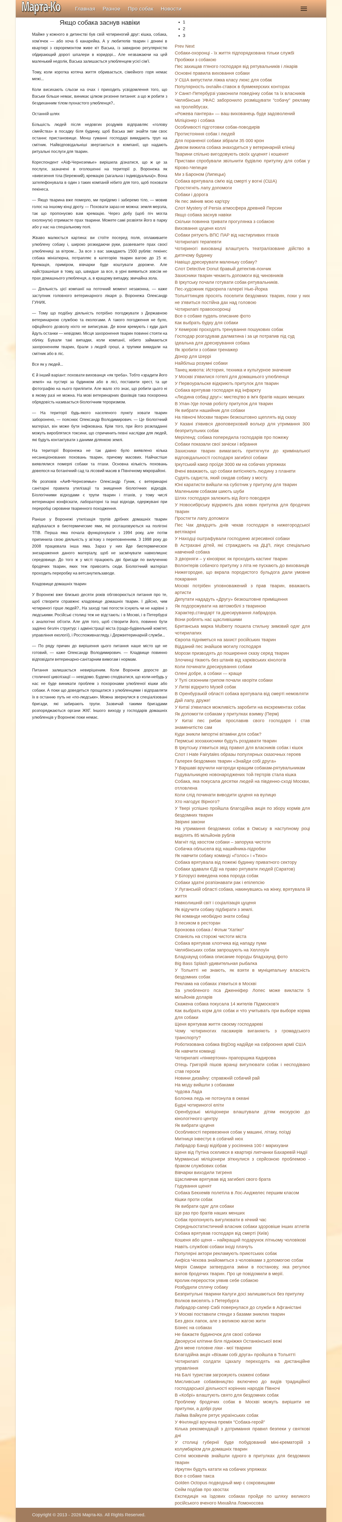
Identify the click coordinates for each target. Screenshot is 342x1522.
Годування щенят (193, 1186)
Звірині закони (190, 821)
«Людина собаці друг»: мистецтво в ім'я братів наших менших (239, 396)
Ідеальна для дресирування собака (212, 342)
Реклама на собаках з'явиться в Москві (215, 983)
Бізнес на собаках (193, 1327)
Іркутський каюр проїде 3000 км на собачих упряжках (230, 464)
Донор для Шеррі (193, 356)
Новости (171, 8)
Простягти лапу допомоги (202, 518)
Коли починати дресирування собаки (213, 666)
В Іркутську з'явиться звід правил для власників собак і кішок (239, 747)
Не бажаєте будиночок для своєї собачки (218, 1334)
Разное (111, 8)
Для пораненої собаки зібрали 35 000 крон (219, 140)
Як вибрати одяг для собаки (204, 1206)
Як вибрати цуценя (194, 1125)
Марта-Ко (92, 1514)
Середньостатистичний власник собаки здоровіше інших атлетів (242, 1226)
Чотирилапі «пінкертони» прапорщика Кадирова (225, 1057)
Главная (85, 8)
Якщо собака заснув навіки (203, 214)
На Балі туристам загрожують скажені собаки (222, 1374)
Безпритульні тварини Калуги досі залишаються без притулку (239, 1293)
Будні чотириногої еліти (199, 1105)
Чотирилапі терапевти (198, 241)
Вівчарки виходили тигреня (203, 1172)
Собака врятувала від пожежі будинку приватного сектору (236, 862)
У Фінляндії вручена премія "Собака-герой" (220, 1422)
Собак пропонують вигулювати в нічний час (220, 1219)
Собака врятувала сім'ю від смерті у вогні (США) (226, 181)
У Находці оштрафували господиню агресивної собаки (232, 538)
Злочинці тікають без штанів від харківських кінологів (230, 659)
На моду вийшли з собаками (204, 1084)
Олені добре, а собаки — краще (208, 673)
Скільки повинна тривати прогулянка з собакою (224, 221)
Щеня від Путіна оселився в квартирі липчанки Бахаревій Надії (241, 1152)
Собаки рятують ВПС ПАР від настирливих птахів (227, 235)
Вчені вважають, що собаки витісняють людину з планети (235, 471)
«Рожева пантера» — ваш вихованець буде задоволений (235, 113)
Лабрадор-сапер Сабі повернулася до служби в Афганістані (238, 1307)
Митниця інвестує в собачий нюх (209, 1138)
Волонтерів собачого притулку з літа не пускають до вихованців (242, 565)
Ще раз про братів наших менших (210, 1213)
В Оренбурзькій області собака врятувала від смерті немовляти (241, 693)
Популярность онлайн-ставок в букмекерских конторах (232, 86)
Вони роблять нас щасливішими (208, 619)
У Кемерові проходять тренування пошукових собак (229, 329)
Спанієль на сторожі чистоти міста (210, 936)
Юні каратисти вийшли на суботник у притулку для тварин (236, 484)
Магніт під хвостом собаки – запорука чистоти (223, 842)
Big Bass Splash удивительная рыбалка (216, 963)
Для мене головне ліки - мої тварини (213, 1347)
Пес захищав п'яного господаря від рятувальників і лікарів (236, 66)
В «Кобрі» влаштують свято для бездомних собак (227, 1395)
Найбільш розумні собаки (201, 363)
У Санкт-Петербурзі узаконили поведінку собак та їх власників (240, 93)
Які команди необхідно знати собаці (212, 916)
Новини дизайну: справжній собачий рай (217, 1078)
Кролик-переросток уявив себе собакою (216, 1280)
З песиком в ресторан (197, 922)
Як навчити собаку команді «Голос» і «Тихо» (221, 855)
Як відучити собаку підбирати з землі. (214, 909)
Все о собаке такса (194, 1476)
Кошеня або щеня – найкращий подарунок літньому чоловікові (240, 1239)
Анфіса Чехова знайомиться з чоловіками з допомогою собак (239, 1260)
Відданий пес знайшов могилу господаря (218, 646)
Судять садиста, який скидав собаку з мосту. (221, 477)
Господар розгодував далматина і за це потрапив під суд (235, 336)
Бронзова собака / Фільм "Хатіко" (209, 929)
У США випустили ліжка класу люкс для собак (223, 79)
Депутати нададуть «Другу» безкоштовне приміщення (231, 599)
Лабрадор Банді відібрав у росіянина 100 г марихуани (231, 1145)
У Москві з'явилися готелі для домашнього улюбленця (232, 376)
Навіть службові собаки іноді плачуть (214, 1246)
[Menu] (304, 8)
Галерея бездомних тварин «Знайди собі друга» (225, 761)
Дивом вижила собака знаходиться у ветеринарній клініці (235, 147)
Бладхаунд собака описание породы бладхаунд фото (231, 956)
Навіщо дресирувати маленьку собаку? (216, 262)
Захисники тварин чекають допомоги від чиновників (229, 275)
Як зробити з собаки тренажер (206, 349)
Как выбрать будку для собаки (206, 322)
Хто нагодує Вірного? (197, 801)
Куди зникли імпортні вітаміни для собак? (218, 734)
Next (190, 46)
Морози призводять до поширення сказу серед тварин (232, 653)
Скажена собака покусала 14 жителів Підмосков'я (227, 1003)
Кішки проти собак (194, 1199)
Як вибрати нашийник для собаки (210, 410)
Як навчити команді (195, 1051)
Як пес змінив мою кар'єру (202, 201)
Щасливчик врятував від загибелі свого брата (223, 1179)
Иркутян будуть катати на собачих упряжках (221, 1469)
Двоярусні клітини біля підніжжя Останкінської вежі (228, 1341)
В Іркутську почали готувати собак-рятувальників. (227, 282)
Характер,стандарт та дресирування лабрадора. (226, 612)
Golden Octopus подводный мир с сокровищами (225, 1482)
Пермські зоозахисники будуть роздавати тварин (226, 740)
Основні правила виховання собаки (212, 73)
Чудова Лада (188, 1091)
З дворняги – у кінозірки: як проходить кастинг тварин (231, 558)
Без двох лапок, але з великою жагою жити (220, 1320)
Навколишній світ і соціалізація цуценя (215, 902)
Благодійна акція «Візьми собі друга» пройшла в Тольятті (235, 1354)
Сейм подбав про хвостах (202, 1489)
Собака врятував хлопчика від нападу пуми (220, 943)
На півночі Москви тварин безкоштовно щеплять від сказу (235, 417)
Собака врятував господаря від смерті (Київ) (222, 1233)
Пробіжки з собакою (195, 59)
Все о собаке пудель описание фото (213, 315)
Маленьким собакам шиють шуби (209, 491)
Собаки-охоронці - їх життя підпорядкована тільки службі (234, 52)
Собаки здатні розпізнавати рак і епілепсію (220, 882)
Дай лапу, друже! (192, 700)
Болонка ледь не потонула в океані (212, 1098)
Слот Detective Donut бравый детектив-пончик (223, 268)
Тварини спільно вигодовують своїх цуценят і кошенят (232, 154)
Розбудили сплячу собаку (201, 1287)
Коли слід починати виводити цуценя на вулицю (225, 794)
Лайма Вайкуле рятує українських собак (216, 1415)
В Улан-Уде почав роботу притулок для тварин (224, 403)
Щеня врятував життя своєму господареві (219, 1024)
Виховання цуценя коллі (200, 228)
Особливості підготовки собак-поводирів (217, 127)
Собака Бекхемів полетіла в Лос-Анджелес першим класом (237, 1192)
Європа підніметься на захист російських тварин (225, 639)
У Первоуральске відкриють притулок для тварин (227, 383)
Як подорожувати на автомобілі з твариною (220, 606)
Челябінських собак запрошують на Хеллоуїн (222, 949)
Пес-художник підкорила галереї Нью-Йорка (221, 289)
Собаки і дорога (191, 194)
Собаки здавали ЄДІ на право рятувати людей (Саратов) (235, 869)
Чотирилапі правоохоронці (203, 309)
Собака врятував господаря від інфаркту (218, 390)
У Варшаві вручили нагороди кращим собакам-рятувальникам (240, 767)
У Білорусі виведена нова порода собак (216, 875)
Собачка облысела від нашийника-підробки (220, 848)
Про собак (140, 8)
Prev (179, 46)
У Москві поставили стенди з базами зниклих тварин (230, 1314)
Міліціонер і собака (195, 120)
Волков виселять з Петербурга (207, 1300)
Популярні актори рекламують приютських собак (226, 1253)
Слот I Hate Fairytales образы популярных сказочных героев (238, 754)
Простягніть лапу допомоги (203, 187)
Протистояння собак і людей (205, 133)
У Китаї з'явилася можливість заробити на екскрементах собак (240, 707)
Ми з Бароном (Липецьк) (200, 174)
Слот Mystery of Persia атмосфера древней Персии (228, 208)
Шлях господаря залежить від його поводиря (222, 498)
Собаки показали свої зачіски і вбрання (216, 444)
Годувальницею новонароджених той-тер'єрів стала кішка (235, 774)
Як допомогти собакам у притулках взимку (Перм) (227, 713)
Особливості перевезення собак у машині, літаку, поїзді (233, 1132)
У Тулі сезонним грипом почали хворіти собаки (224, 680)
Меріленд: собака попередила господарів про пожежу (231, 437)
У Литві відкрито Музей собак (205, 686)
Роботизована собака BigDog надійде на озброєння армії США (240, 1044)
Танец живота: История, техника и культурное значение (233, 369)
